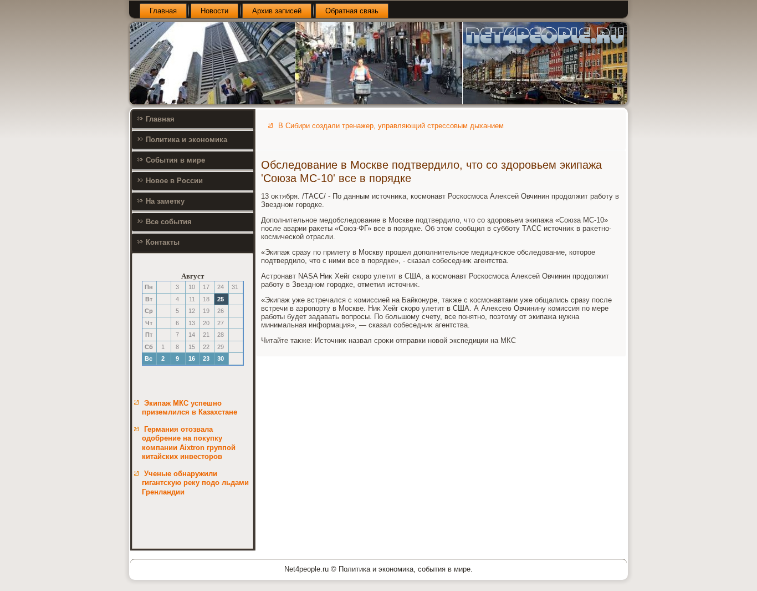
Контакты (163, 242)
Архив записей (276, 11)
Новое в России (174, 180)
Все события (169, 222)
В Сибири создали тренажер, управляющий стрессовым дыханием (391, 126)
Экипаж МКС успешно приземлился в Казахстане (189, 407)
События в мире (175, 160)
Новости (214, 11)
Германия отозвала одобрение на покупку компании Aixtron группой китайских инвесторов (189, 443)
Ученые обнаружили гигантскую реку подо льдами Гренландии (195, 482)
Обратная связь (351, 11)
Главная (163, 11)
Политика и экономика (186, 139)
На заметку (165, 201)
